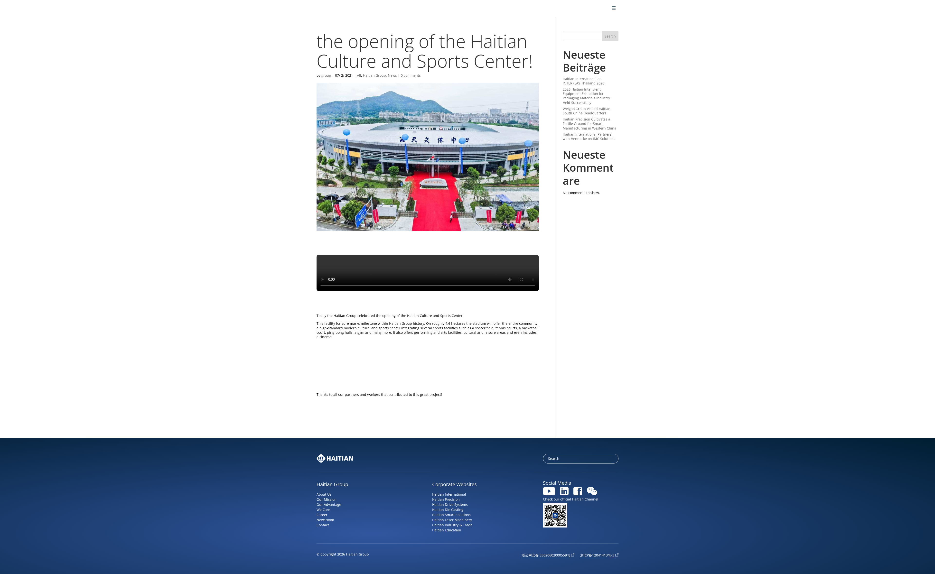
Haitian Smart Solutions (451, 514)
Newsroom (325, 520)
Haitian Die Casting (447, 509)
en (591, 8)
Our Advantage (329, 504)
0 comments (411, 75)
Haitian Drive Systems (450, 504)
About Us (324, 494)
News (392, 75)
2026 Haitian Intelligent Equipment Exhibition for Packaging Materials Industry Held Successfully (586, 96)
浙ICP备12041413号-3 (597, 555)
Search (610, 36)
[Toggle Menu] (614, 8)
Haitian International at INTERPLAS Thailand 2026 (583, 80)
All (359, 75)
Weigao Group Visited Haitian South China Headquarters (586, 110)
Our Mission (327, 499)
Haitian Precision (446, 499)
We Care (323, 509)
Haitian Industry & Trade (452, 525)
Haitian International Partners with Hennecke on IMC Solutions (589, 136)
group (326, 75)
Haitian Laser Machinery (452, 520)
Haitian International (449, 494)
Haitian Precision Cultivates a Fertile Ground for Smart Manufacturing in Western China (589, 123)
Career (322, 514)
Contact (323, 525)
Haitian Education (446, 530)
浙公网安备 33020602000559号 (546, 555)
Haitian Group (374, 75)
